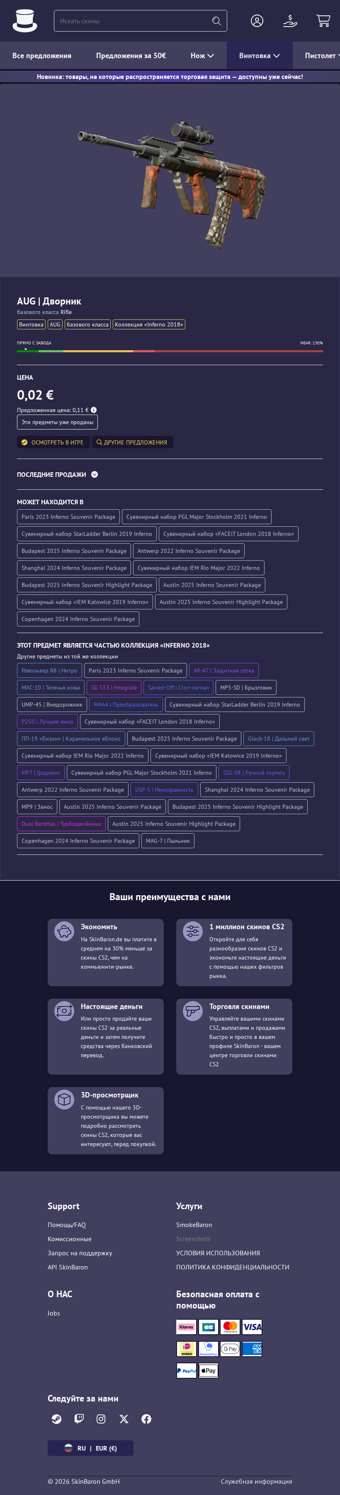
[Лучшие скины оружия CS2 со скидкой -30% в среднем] (24, 20)
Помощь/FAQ (67, 1224)
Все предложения (41, 55)
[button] (257, 21)
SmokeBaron (194, 1224)
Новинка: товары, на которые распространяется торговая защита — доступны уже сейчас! (170, 76)
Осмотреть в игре (58, 442)
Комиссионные (70, 1239)
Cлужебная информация (256, 1481)
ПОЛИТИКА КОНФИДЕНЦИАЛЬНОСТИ (232, 1267)
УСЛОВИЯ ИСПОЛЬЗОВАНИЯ (218, 1253)
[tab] (170, 476)
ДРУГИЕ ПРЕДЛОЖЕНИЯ (134, 442)
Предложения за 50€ (131, 55)
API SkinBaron (68, 1267)
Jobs (54, 1313)
